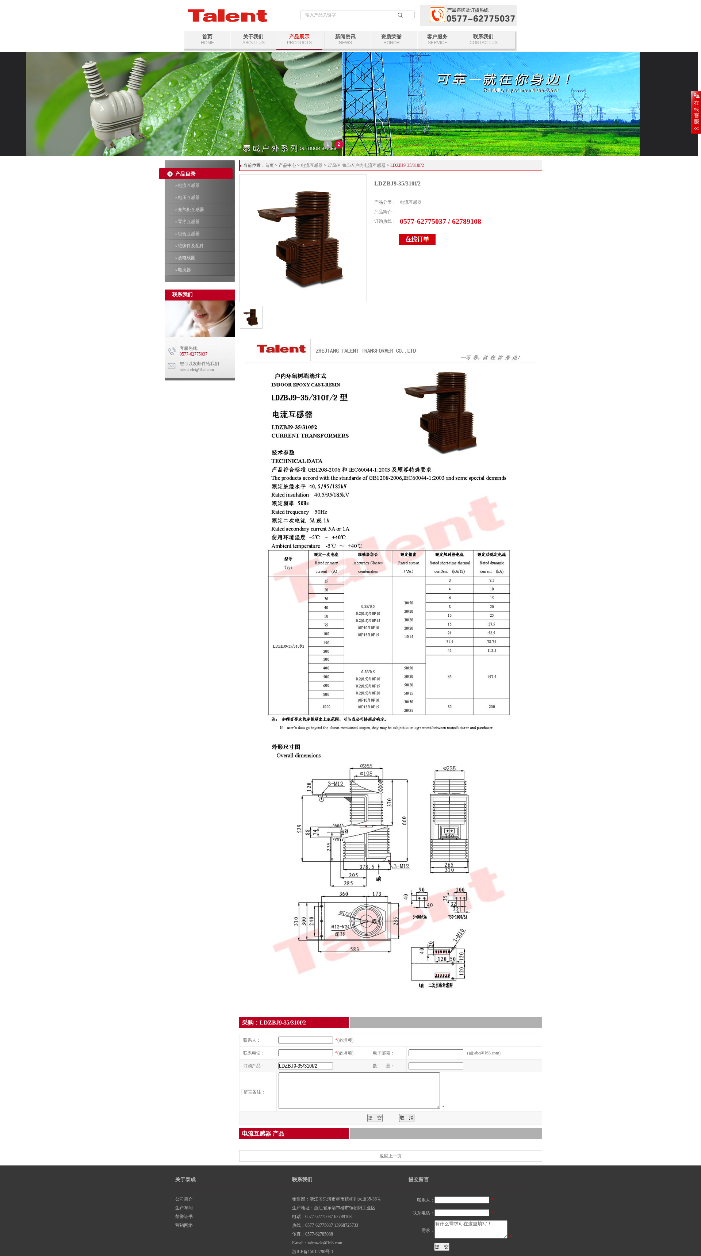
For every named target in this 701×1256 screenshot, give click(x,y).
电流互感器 (188, 185)
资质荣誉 (391, 39)
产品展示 (299, 39)
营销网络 (184, 1225)
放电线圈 (186, 257)
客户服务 (437, 39)
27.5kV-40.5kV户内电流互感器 (356, 165)
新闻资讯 (345, 39)
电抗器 (184, 269)
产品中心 (287, 165)
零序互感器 (188, 221)
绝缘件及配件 (190, 245)
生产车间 (184, 1207)
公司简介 (184, 1199)
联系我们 (484, 39)
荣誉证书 (184, 1216)
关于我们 (253, 39)
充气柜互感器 (190, 209)
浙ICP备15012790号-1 (312, 1251)
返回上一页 (391, 1156)
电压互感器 (188, 197)
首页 (207, 39)
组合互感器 (188, 233)
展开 (696, 112)
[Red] (251, 327)
